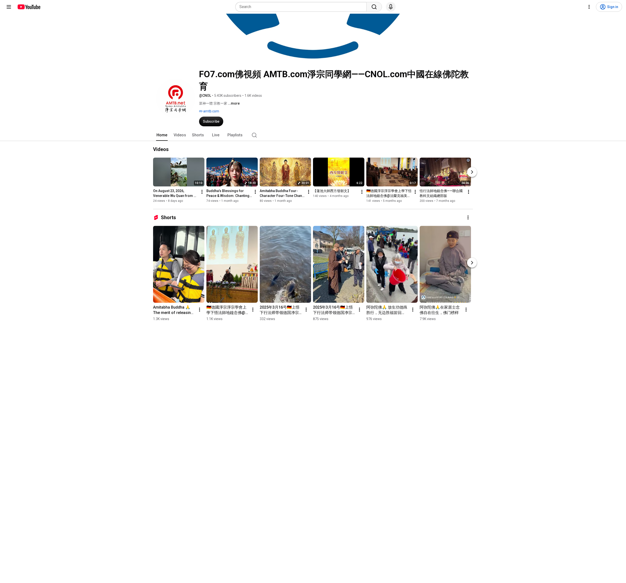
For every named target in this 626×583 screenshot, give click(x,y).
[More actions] (202, 192)
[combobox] (302, 7)
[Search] (374, 7)
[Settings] (589, 7)
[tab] (162, 135)
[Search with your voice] (391, 7)
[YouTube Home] (29, 7)
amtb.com (210, 111)
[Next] (472, 172)
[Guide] (9, 7)
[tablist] (313, 135)
